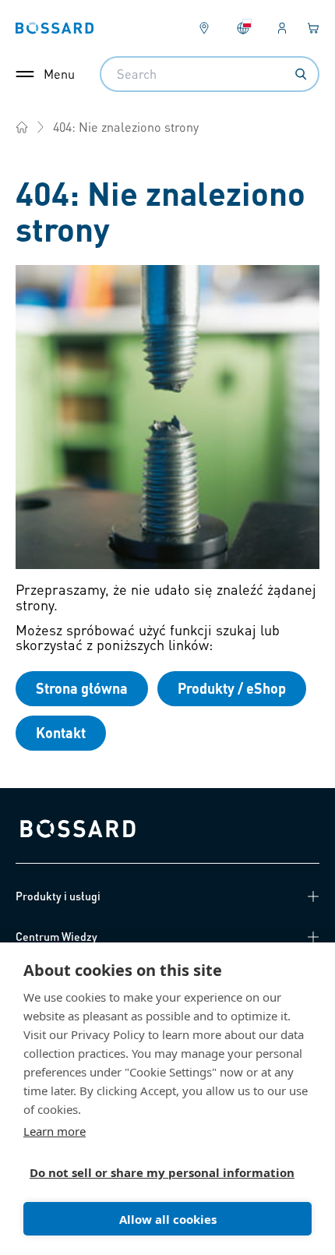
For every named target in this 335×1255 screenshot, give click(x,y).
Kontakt (61, 732)
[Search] (300, 74)
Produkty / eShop (232, 688)
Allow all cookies (168, 1219)
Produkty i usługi (58, 896)
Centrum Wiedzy (56, 936)
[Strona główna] (22, 127)
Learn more (54, 1131)
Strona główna (82, 688)
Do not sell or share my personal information (161, 1172)
